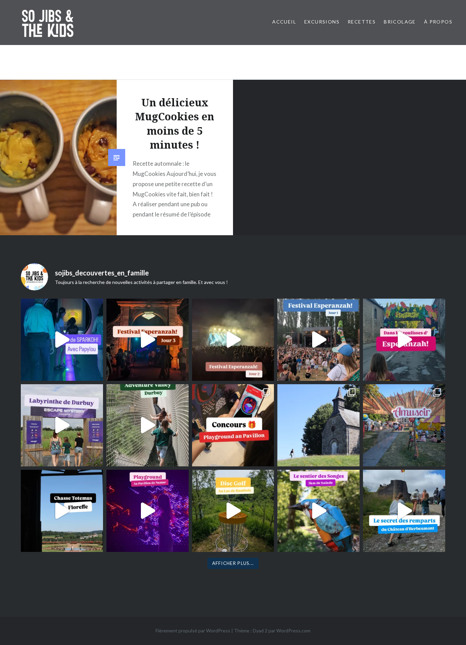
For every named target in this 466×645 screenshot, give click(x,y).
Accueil (284, 22)
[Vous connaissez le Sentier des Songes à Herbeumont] (318, 511)
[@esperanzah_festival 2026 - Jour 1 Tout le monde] (318, 340)
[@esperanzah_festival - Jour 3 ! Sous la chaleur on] (147, 340)
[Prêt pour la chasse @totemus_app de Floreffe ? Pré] (62, 511)
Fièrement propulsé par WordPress (193, 630)
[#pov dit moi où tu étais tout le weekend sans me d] (404, 425)
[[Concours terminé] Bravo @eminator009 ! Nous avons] (233, 425)
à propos (438, 22)
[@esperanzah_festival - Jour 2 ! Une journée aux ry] (233, 340)
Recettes (362, 22)
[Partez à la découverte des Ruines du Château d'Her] (404, 511)
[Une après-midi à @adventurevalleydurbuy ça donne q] (147, 425)
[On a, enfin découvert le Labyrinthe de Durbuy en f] (62, 425)
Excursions (321, 22)
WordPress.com (293, 630)
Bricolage (400, 22)
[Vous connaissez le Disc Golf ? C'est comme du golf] (233, 511)
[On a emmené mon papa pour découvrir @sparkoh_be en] (62, 340)
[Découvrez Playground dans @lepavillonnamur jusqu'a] (147, 511)
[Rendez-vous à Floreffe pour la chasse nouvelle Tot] (318, 425)
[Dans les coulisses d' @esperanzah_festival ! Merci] (404, 340)
